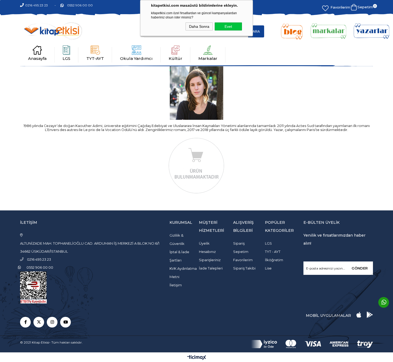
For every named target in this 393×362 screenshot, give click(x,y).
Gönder (360, 268)
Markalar (207, 58)
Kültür (175, 58)
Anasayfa (37, 58)
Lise (268, 268)
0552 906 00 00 (80, 5)
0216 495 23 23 (36, 5)
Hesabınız (207, 251)
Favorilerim (340, 7)
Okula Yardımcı (136, 58)
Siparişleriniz (210, 260)
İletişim (175, 285)
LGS (66, 58)
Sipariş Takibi (244, 268)
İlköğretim (274, 260)
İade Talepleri (211, 268)
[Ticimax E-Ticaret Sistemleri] (196, 358)
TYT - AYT (272, 251)
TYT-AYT (95, 58)
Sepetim (240, 251)
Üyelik (204, 243)
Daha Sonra (199, 26)
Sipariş (239, 243)
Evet (228, 26)
